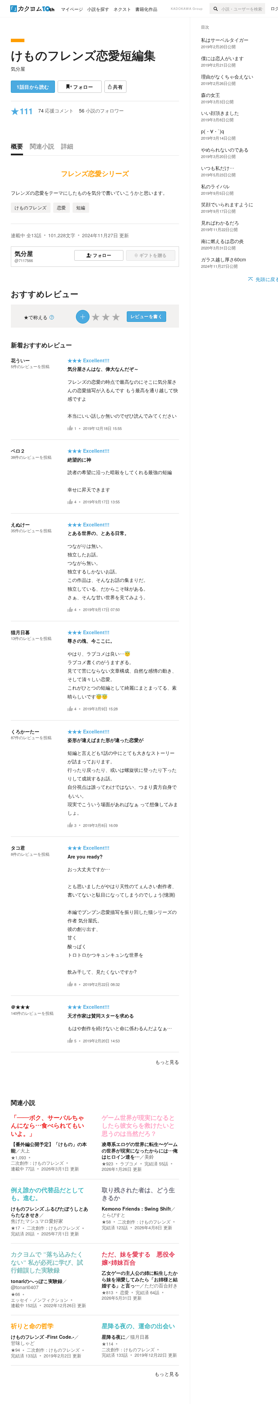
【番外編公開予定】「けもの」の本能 (49, 1147)
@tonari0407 (25, 1287)
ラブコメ (129, 1164)
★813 (107, 1292)
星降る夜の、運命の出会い (138, 1326)
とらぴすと (113, 1214)
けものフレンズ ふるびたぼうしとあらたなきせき (49, 1211)
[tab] (18, 147)
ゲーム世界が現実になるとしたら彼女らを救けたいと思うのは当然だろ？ (138, 1125)
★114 (107, 1344)
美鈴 (149, 1156)
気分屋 (18, 68)
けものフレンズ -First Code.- (42, 1336)
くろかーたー (25, 731)
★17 (15, 1228)
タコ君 (18, 847)
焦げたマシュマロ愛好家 (37, 1220)
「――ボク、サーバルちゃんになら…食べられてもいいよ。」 (47, 1125)
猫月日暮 (20, 632)
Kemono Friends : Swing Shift (136, 1208)
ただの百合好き (161, 1285)
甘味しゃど (23, 1342)
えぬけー (20, 524)
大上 (25, 1150)
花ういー (20, 360)
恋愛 (124, 1292)
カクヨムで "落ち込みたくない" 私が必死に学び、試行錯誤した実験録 (47, 1262)
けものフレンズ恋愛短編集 (83, 55)
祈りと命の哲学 (32, 1326)
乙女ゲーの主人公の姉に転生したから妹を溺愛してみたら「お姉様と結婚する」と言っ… (140, 1278)
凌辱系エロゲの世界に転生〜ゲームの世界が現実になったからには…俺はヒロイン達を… (140, 1150)
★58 (106, 1222)
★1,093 (18, 1157)
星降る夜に (113, 1336)
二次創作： (37, 1163)
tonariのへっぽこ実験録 (36, 1281)
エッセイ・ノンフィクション (39, 1300)
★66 (15, 1294)
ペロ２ (18, 450)
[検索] (215, 8)
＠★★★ (20, 1006)
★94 (15, 1350)
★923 (107, 1163)
